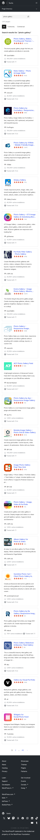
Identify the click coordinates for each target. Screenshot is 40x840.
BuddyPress (7, 805)
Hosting (4, 768)
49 (23, 750)
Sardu (9, 813)
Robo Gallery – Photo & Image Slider (22, 72)
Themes (24, 765)
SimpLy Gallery (20, 180)
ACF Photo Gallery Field (23, 363)
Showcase (24, 761)
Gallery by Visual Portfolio (24, 680)
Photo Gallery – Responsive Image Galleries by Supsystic (23, 327)
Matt (4, 798)
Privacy (4, 771)
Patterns (24, 771)
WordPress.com (8, 794)
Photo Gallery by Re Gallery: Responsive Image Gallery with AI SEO (25, 612)
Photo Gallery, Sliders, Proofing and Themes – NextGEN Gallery (23, 40)
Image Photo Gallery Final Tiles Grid (22, 466)
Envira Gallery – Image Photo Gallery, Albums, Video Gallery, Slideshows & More (24, 290)
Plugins (23, 768)
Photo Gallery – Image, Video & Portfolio (23, 503)
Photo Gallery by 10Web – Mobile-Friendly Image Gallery (23, 144)
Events (23, 781)
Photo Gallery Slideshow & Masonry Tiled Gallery (24, 644)
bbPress (6, 801)
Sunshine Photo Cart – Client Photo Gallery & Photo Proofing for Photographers (23, 575)
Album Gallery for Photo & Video (21, 540)
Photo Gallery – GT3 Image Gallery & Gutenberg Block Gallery (25, 216)
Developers (6, 785)
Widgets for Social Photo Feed (21, 716)
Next (27, 750)
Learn (4, 778)
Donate (24, 785)
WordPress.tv (7, 788)
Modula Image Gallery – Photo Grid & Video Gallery (25, 431)
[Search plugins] (28, 17)
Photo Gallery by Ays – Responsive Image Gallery (24, 399)
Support (5, 781)
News (4, 765)
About (4, 761)
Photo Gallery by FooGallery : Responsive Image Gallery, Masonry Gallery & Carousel (23, 109)
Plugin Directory (7, 9)
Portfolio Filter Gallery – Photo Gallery (23, 253)
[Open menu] (37, 3)
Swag (24, 788)
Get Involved (25, 778)
